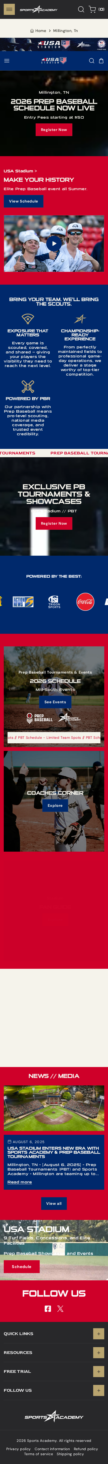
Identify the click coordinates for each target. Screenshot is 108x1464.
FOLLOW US (18, 1390)
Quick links (18, 1334)
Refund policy (86, 1449)
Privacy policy (18, 1449)
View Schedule (23, 201)
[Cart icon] (101, 61)
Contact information (52, 1449)
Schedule (22, 1266)
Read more (20, 1182)
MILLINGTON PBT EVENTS (54, 1022)
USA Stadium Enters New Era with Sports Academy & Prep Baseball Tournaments (54, 1090)
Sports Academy (42, 1440)
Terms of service (38, 1454)
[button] (9, 9)
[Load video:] (54, 243)
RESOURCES (18, 1352)
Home (40, 30)
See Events (55, 702)
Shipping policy (70, 1454)
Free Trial (17, 1371)
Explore (55, 805)
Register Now (54, 129)
